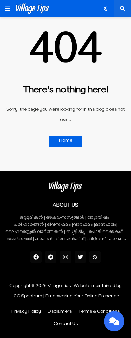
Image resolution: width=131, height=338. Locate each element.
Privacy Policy (26, 312)
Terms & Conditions (99, 312)
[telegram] (50, 257)
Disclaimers (60, 312)
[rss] (95, 257)
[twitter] (80, 257)
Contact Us (66, 324)
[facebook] (36, 257)
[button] (7, 8)
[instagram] (65, 257)
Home (65, 141)
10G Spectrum (27, 297)
